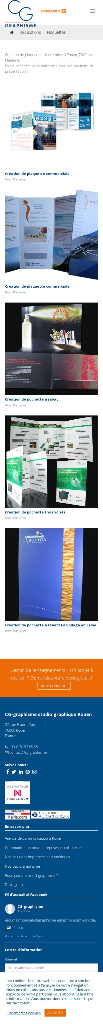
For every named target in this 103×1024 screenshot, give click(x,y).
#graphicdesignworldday (76, 920)
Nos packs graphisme (22, 866)
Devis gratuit (15, 884)
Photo (18, 927)
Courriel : (11, 959)
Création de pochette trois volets (35, 512)
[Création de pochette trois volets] (51, 462)
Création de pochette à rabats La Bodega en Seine (50, 625)
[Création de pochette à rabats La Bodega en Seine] (51, 574)
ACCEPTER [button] (55, 1012)
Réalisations (30, 32)
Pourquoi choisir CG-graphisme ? (31, 875)
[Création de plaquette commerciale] (51, 123)
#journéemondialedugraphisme (30, 920)
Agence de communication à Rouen (33, 838)
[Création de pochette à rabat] (51, 349)
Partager (37, 936)
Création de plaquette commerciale (37, 173)
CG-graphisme (30, 906)
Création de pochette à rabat (31, 399)
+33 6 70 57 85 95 (23, 747)
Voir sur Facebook (16, 936)
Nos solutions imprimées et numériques (37, 856)
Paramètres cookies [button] (24, 1013)
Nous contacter (54, 686)
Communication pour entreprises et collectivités (43, 847)
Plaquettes (19, 179)
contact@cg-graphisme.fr (29, 752)
